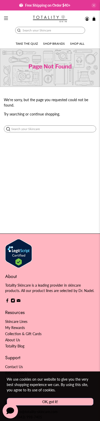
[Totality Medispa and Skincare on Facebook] (7, 301)
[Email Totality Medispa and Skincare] (18, 301)
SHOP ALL (77, 43)
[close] (93, 5)
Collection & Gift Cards (23, 334)
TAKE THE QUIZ (27, 43)
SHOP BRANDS (54, 43)
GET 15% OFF (26, 223)
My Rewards (15, 327)
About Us (12, 340)
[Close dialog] (94, 187)
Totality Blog (14, 346)
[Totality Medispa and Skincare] (50, 19)
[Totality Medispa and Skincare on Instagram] (13, 301)
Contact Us (14, 367)
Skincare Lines (16, 321)
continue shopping (44, 114)
